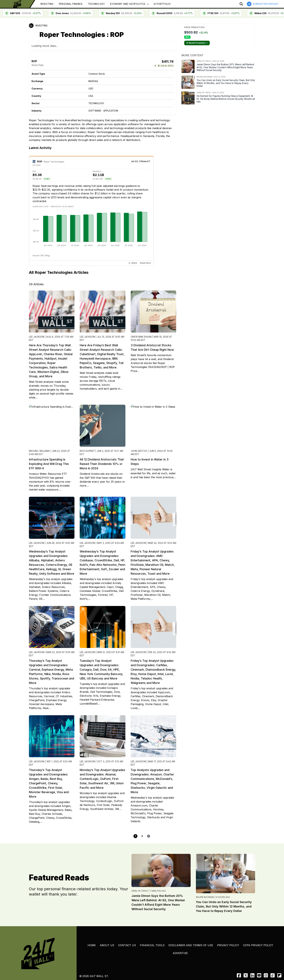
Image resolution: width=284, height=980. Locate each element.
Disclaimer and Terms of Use (190, 945)
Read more (145, 263)
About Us (107, 945)
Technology (96, 3)
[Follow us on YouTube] (259, 975)
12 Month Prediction (197, 43)
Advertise (180, 953)
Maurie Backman (205, 897)
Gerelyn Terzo (139, 891)
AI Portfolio (162, 3)
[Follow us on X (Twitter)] (246, 975)
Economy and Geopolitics (127, 3)
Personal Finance (71, 3)
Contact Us (127, 945)
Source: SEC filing (41, 255)
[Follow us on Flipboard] (279, 975)
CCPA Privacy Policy (258, 945)
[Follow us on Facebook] (239, 975)
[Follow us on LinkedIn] (252, 975)
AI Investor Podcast (266, 3)
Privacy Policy (228, 945)
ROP (39, 161)
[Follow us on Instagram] (266, 975)
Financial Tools (152, 945)
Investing (46, 3)
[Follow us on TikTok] (273, 975)
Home (92, 945)
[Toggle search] (241, 4)
